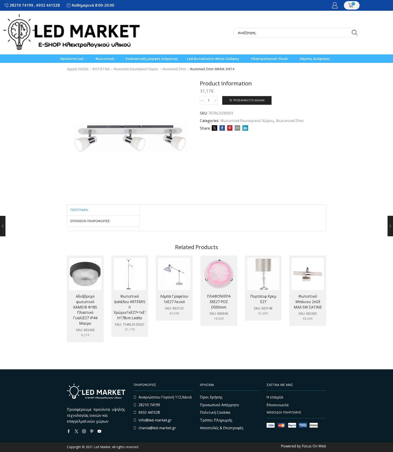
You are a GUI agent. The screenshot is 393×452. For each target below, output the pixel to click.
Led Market (102, 447)
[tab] (79, 210)
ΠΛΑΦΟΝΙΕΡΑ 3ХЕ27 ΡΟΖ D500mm (219, 302)
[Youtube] (99, 431)
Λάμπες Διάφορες (315, 58)
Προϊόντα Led (71, 58)
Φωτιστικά (104, 58)
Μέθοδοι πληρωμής (284, 412)
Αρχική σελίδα (77, 69)
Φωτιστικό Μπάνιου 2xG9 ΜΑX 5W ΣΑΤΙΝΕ (308, 302)
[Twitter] (214, 128)
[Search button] (354, 33)
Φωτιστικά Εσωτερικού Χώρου (136, 69)
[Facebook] (222, 128)
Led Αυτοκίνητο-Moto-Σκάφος (213, 58)
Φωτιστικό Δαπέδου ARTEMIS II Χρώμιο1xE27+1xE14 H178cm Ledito (130, 307)
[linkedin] (244, 128)
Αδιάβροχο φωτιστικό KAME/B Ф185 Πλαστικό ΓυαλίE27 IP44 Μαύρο (85, 310)
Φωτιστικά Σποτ (174, 69)
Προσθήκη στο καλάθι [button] (80, 275)
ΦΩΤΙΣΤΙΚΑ (101, 69)
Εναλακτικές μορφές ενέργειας (152, 58)
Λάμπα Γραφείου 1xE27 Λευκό (174, 299)
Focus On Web (314, 446)
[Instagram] (84, 431)
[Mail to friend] (237, 128)
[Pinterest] (230, 128)
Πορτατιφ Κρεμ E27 (263, 299)
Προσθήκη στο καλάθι (249, 100)
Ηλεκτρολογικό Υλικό (269, 58)
